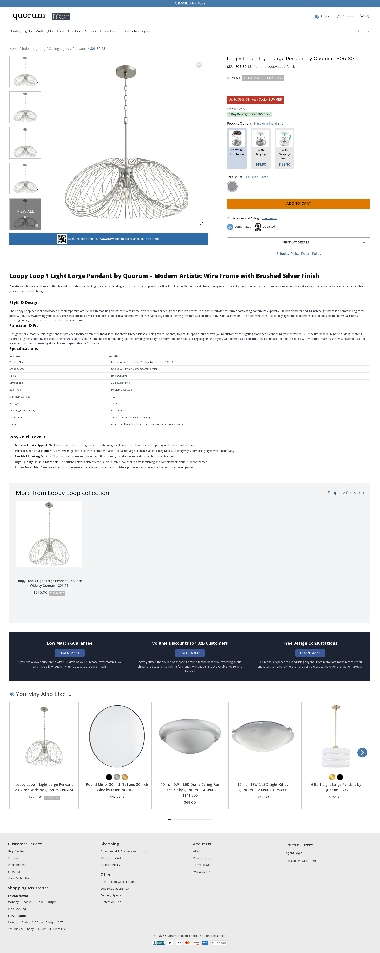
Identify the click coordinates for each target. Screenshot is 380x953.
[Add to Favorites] (199, 64)
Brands (363, 31)
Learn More (69, 653)
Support (325, 16)
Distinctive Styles (137, 31)
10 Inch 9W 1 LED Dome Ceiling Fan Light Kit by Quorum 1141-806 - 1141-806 (190, 790)
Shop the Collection (346, 492)
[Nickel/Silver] (117, 777)
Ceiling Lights (21, 31)
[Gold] (125, 777)
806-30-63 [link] (97, 48)
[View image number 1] (25, 71)
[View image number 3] (25, 143)
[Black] (109, 777)
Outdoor (74, 31)
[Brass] (332, 777)
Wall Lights (44, 31)
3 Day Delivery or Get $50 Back (249, 114)
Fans (60, 31)
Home (14, 48)
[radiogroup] (298, 186)
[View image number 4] (25, 178)
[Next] (362, 752)
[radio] (232, 186)
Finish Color (235, 177)
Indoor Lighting (33, 48)
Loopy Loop (276, 66)
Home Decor (110, 31)
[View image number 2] (25, 107)
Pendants (80, 48)
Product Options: (240, 123)
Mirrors (90, 31)
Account (348, 16)
